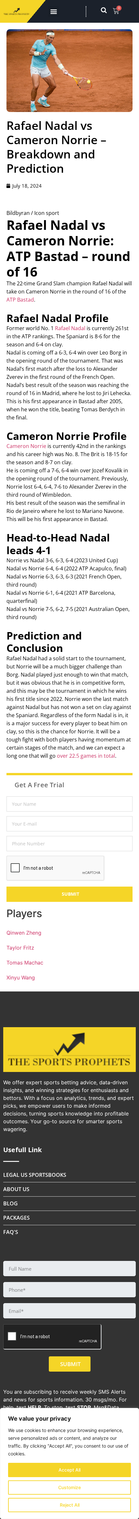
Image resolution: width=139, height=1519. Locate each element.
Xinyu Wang (20, 977)
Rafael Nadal (70, 328)
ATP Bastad (20, 299)
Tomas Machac (24, 962)
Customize (69, 1487)
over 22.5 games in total (86, 755)
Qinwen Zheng (23, 932)
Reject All (70, 1505)
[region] (69, 1463)
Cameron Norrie (26, 446)
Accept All (69, 1470)
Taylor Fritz (20, 947)
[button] (53, 11)
